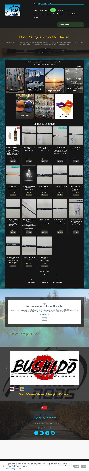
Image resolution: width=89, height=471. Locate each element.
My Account (31, 282)
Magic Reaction (44, 428)
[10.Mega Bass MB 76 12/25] (13, 208)
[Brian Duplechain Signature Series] (54, 77)
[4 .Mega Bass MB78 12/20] (44, 246)
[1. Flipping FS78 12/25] (60, 175)
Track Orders (44, 282)
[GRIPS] (44, 103)
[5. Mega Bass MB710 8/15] (60, 208)
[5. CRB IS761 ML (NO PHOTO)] (29, 175)
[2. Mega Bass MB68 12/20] (29, 208)
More (19, 469)
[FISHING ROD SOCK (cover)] (64, 103)
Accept (44, 319)
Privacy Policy (44, 314)
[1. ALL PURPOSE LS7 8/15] (29, 135)
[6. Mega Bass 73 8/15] (29, 246)
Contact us (44, 48)
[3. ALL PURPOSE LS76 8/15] (44, 135)
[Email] (50, 53)
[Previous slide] (7, 368)
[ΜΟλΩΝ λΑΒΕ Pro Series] (74, 77)
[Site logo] (12, 10)
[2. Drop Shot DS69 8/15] (44, 175)
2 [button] (44, 274)
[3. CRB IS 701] (76, 135)
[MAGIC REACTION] (34, 77)
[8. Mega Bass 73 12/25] (76, 175)
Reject (83, 466)
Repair (44, 408)
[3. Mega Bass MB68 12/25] (44, 208)
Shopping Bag (57, 282)
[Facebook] (39, 53)
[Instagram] (43, 53)
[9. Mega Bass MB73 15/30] (13, 246)
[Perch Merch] (25, 103)
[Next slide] (81, 368)
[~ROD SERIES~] (15, 77)
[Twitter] (46, 53)
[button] (82, 25)
